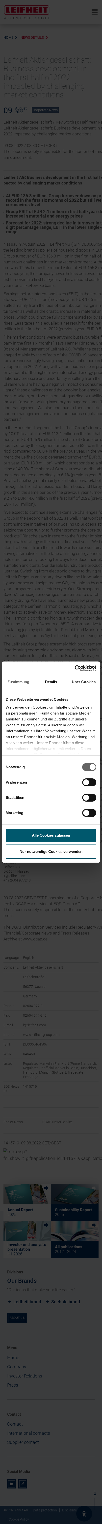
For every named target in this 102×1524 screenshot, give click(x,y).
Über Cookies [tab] (84, 682)
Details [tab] (51, 682)
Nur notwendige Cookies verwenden (51, 851)
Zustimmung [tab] (18, 682)
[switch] (89, 782)
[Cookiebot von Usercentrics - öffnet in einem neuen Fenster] (74, 668)
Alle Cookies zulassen (51, 835)
